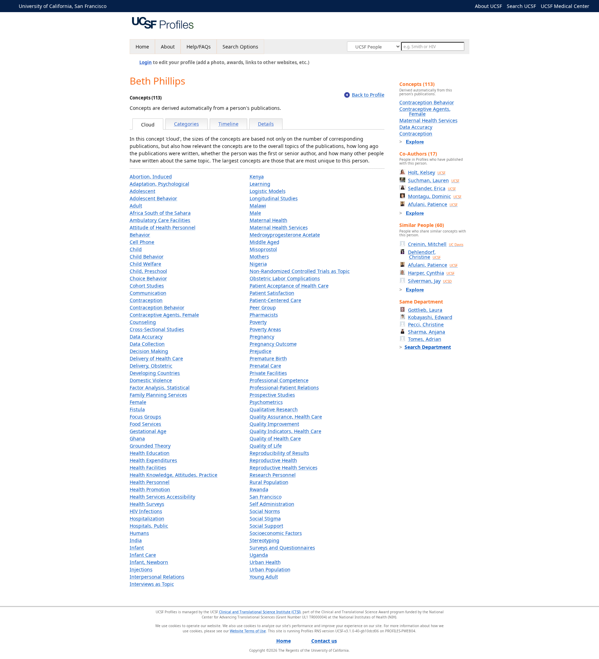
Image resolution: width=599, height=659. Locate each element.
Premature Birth (268, 358)
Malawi (258, 205)
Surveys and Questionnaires (282, 547)
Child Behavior (147, 256)
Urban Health (265, 562)
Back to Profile (368, 94)
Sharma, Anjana (426, 331)
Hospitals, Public (149, 525)
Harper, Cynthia (431, 273)
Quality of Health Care (275, 438)
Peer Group (263, 307)
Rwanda (259, 489)
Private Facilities (268, 373)
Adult (136, 205)
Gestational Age (148, 431)
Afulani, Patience (433, 204)
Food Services (145, 424)
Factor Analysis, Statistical (160, 387)
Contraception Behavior (157, 307)
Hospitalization (147, 518)
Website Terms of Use (248, 631)
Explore (415, 141)
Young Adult (264, 576)
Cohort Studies (147, 285)
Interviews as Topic (152, 584)
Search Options (240, 46)
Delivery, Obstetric (151, 365)
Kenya (257, 176)
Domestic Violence (151, 380)
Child (136, 249)
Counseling (143, 322)
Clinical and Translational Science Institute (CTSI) (260, 611)
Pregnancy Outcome (273, 344)
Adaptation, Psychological (159, 184)
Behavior (140, 234)
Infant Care (143, 555)
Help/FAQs (198, 46)
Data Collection (147, 344)
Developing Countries (155, 373)
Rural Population (269, 482)
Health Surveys (147, 504)
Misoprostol (263, 249)
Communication (148, 293)
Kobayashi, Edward (430, 317)
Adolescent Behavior (153, 198)
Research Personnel (273, 475)
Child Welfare (145, 264)
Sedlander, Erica (432, 188)
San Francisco (265, 496)
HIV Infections (146, 511)
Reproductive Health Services (284, 467)
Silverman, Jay (430, 281)
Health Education (150, 453)
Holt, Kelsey (426, 172)
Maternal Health (268, 220)
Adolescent (142, 191)
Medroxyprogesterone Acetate (285, 234)
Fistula (137, 409)
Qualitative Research (274, 409)
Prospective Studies (272, 395)
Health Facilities (148, 467)
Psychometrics (266, 402)
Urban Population (270, 569)
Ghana (137, 438)
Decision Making (149, 351)
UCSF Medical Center (565, 6)
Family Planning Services (158, 395)
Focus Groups (145, 416)
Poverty (258, 322)
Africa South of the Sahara (160, 213)
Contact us (324, 641)
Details (266, 124)
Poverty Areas (265, 329)
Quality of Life (266, 445)
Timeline (228, 124)
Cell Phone (142, 242)
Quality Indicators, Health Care (285, 431)
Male (255, 213)
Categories (186, 124)
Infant (137, 547)
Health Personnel (150, 482)
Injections (141, 569)
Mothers (259, 256)
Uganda (259, 555)
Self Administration (272, 504)
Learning (260, 184)
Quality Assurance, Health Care (286, 416)
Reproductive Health (273, 460)
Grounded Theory (150, 445)
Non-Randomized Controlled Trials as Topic (300, 271)
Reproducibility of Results (279, 453)
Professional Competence (279, 380)
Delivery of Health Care (156, 358)
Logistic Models (268, 191)
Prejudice (260, 351)
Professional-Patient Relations (284, 387)
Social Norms (265, 511)
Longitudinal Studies (274, 198)
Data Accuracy (146, 336)
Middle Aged (264, 242)
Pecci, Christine (426, 324)
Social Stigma (265, 518)
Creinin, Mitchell (435, 244)
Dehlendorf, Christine (424, 254)
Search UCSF (521, 6)
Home (142, 46)
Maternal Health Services (279, 227)
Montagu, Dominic (434, 196)
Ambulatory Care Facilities (160, 220)
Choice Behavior (148, 278)
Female (138, 402)
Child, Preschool (148, 271)
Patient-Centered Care (275, 300)
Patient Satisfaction (272, 293)
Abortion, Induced (151, 176)
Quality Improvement (274, 424)
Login (145, 62)
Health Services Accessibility (162, 496)
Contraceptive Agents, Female (164, 314)
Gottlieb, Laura (425, 310)
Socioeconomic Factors (276, 533)
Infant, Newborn (149, 562)
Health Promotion (150, 489)
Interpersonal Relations (157, 576)
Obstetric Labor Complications (285, 278)
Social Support (266, 525)
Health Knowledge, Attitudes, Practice (173, 475)
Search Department (428, 347)
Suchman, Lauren (433, 180)
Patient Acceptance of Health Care (289, 285)
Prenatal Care (265, 365)
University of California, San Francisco (62, 6)
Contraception (146, 300)
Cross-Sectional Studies (157, 329)
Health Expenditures (153, 460)
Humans (139, 533)
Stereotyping (264, 540)
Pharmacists (264, 314)
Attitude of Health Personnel (163, 227)
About (168, 46)
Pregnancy (262, 336)
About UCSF (488, 6)
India (136, 540)
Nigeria (258, 264)
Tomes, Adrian (424, 339)
